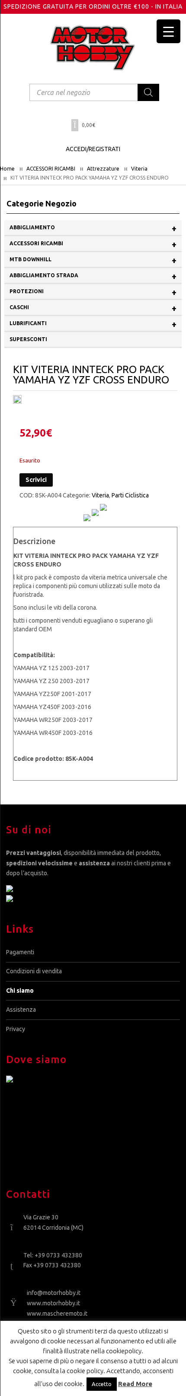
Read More (135, 1383)
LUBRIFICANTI (93, 324)
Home (7, 168)
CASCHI (93, 308)
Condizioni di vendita (34, 971)
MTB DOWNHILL (93, 260)
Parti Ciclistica (130, 495)
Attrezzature (103, 168)
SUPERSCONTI (28, 339)
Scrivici (36, 479)
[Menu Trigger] (168, 31)
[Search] (148, 92)
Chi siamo (20, 990)
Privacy (15, 1029)
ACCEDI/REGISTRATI (93, 149)
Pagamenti (20, 952)
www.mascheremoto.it (57, 1313)
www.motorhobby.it (53, 1303)
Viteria (139, 168)
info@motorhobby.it (53, 1292)
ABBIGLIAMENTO (93, 228)
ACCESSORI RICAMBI (50, 168)
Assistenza (21, 1009)
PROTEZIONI (93, 292)
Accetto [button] (102, 1384)
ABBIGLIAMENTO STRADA (93, 276)
